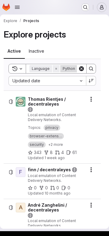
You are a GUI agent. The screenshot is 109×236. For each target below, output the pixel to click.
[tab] (14, 51)
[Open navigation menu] (17, 7)
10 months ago (58, 193)
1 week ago (55, 158)
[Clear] (81, 68)
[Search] (91, 69)
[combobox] (47, 81)
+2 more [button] (55, 144)
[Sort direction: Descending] (91, 81)
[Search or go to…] (85, 7)
